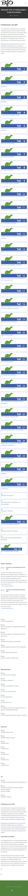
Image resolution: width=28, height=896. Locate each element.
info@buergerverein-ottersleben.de (15, 46)
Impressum (8, 886)
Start (11, 15)
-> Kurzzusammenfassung (7, 586)
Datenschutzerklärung (16, 886)
